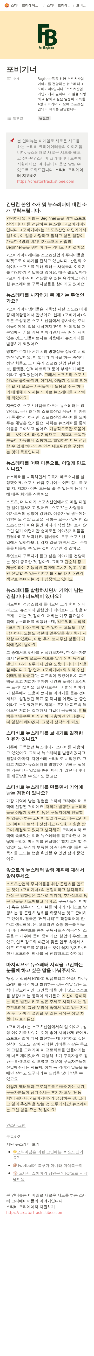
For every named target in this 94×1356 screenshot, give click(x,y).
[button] (23, 5)
